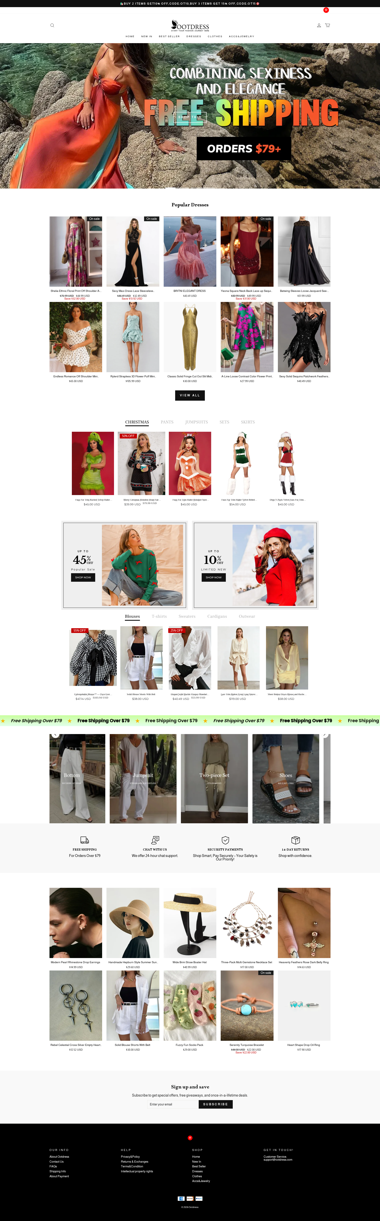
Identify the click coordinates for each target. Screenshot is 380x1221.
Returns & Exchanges (134, 1161)
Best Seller (169, 36)
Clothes (215, 36)
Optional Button (189, 519)
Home (130, 36)
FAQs (53, 1166)
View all (190, 395)
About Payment (59, 1176)
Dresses (193, 36)
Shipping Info (57, 1171)
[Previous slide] (55, 734)
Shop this (190, 117)
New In (146, 36)
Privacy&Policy (130, 1156)
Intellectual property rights (137, 1171)
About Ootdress (59, 1156)
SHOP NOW (83, 577)
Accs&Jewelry (241, 36)
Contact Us (56, 1161)
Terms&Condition (132, 1166)
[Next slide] (325, 734)
